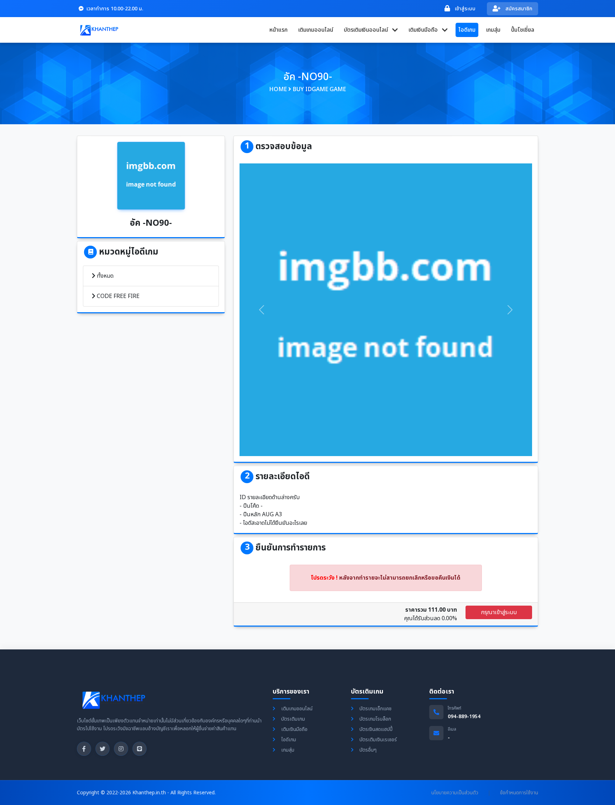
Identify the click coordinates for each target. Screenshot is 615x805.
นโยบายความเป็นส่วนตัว (454, 792)
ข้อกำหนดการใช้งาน (519, 792)
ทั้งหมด (104, 276)
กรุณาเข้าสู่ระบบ (499, 612)
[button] (371, 30)
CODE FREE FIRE (117, 296)
